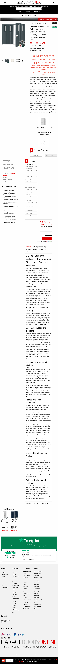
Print (43, 230)
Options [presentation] (35, 246)
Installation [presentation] (28, 249)
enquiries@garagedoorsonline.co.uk (7, 623)
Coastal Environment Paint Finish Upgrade (31, 167)
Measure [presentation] (41, 249)
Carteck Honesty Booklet (9, 205)
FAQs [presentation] (27, 251)
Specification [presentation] (41, 246)
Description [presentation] (28, 246)
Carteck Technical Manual (9, 190)
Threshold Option (29, 200)
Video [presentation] (45, 249)
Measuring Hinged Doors (9, 213)
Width (31, 152)
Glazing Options (28, 213)
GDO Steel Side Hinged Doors (10, 222)
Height (51, 152)
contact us (37, 11)
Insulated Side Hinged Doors (9, 217)
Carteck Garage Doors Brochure (10, 192)
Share (49, 230)
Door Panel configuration (30, 187)
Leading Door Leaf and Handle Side (30, 193)
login (20, 11)
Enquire (49, 234)
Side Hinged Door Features (9, 216)
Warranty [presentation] (35, 249)
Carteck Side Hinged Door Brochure (11, 206)
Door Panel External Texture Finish (29, 180)
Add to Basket (47, 238)
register (28, 11)
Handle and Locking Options (29, 207)
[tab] (28, 247)
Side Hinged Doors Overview (9, 212)
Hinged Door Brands (8, 215)
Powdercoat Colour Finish (31, 173)
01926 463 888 (30, 16)
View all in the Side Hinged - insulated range (38, 503)
